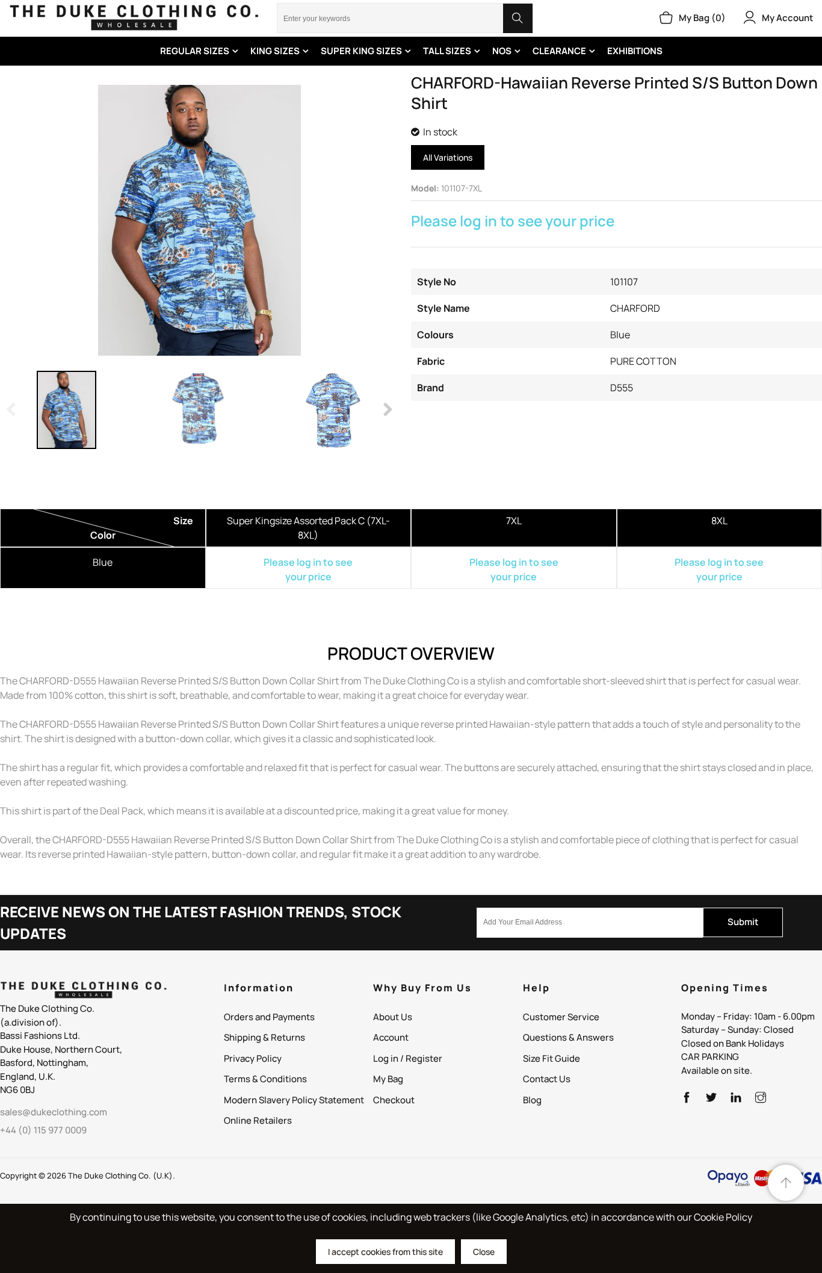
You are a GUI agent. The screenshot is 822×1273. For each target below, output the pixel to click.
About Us (392, 1017)
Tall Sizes (447, 51)
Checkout (394, 1100)
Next (387, 410)
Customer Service (561, 1017)
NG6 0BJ (17, 1089)
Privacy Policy (253, 1058)
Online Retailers (258, 1120)
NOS (501, 51)
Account (391, 1037)
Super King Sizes (361, 51)
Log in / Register (407, 1058)
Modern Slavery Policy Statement (294, 1100)
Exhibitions (635, 51)
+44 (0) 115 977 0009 (43, 1130)
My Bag (388, 1079)
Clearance (559, 51)
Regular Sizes (194, 51)
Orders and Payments (269, 1017)
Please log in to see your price (512, 221)
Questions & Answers (568, 1037)
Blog (532, 1100)
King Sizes (275, 51)
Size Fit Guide (551, 1058)
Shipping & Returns (264, 1037)
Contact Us (546, 1079)
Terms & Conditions (265, 1079)
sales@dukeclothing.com (53, 1112)
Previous (12, 410)
